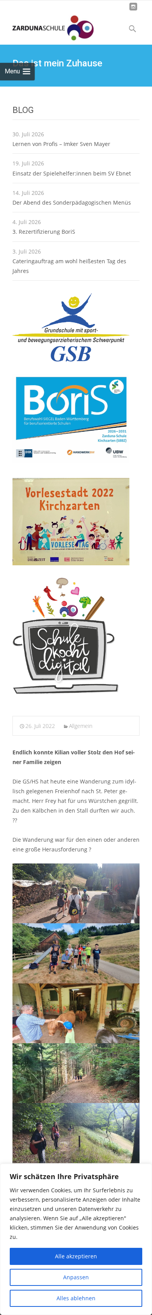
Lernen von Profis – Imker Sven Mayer (61, 144)
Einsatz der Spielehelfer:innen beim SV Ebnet (71, 173)
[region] (76, 1239)
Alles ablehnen (76, 1298)
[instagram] (133, 9)
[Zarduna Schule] (47, 26)
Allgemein (80, 726)
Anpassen (76, 1277)
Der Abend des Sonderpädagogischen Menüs (71, 202)
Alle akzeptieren (76, 1256)
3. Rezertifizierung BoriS (43, 231)
